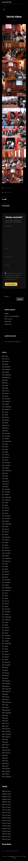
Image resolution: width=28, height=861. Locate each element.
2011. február (5, 657)
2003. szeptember (6, 776)
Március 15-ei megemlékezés (11, 316)
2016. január (5, 534)
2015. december (6, 537)
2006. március (5, 723)
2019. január (5, 460)
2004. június (5, 758)
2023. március (5, 359)
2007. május (5, 705)
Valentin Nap (7, 321)
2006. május (5, 718)
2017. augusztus (6, 500)
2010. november (6, 665)
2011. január (5, 659)
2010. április (5, 670)
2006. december (6, 710)
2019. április (5, 452)
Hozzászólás (9, 226)
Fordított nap (7, 324)
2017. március (5, 508)
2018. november (6, 465)
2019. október (5, 438)
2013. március (5, 601)
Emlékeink (6, 2)
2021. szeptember (6, 407)
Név (6, 249)
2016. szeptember (6, 524)
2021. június (5, 412)
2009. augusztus (6, 691)
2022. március (5, 391)
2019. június (5, 446)
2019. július (5, 444)
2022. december (6, 367)
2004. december (6, 750)
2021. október (5, 404)
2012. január (5, 633)
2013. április (5, 598)
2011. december (6, 635)
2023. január (5, 364)
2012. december (6, 609)
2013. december (6, 579)
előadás (10, 192)
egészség (6, 192)
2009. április (5, 694)
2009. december (6, 681)
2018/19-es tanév (6, 828)
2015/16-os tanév (6, 820)
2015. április (5, 545)
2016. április (5, 526)
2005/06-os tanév (6, 796)
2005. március (5, 744)
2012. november (6, 611)
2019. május (5, 449)
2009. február (5, 699)
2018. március (5, 481)
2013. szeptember (6, 587)
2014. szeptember (6, 558)
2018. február (5, 484)
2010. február (5, 675)
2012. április (5, 625)
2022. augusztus (6, 377)
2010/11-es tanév (8, 188)
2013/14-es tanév (6, 815)
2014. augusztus (6, 561)
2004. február (5, 763)
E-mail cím (8, 257)
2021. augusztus (6, 409)
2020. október (5, 420)
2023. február (5, 361)
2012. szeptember (6, 617)
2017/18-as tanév (6, 826)
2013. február (5, 603)
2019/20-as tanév (6, 831)
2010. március (5, 673)
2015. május (5, 542)
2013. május (5, 595)
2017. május (5, 502)
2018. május (5, 476)
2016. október (5, 521)
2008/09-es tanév (6, 802)
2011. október (5, 641)
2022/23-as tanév (6, 839)
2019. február (5, 457)
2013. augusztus (6, 590)
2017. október (5, 494)
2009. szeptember (6, 689)
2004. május (5, 760)
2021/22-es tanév (6, 836)
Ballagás (6, 313)
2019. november (6, 436)
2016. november (6, 518)
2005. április (5, 742)
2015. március (5, 548)
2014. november (6, 553)
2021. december (6, 399)
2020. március (5, 425)
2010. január (5, 678)
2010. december (6, 662)
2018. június (5, 473)
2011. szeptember (6, 643)
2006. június (5, 715)
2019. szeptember (6, 441)
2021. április (5, 414)
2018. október (5, 468)
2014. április (5, 569)
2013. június (5, 593)
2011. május (5, 649)
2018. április (5, 478)
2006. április (5, 721)
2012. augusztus (6, 619)
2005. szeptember (6, 734)
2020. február (5, 428)
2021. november (6, 401)
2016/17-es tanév (6, 823)
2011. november (6, 638)
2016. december (6, 516)
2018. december (6, 462)
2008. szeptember (6, 702)
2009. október (5, 686)
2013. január (5, 606)
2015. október (5, 540)
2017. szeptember (6, 497)
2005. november (6, 731)
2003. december (6, 768)
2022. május (5, 385)
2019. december (6, 433)
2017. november (6, 492)
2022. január (5, 396)
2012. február (5, 630)
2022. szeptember (6, 375)
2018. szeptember (6, 470)
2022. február (5, 393)
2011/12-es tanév (6, 810)
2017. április (5, 505)
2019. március (5, 454)
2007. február (5, 707)
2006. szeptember (6, 713)
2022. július (5, 380)
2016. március (5, 529)
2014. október (5, 556)
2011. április (5, 651)
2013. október (5, 585)
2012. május (5, 622)
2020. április (5, 422)
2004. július (5, 755)
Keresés (6, 296)
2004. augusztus (6, 752)
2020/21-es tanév (6, 834)
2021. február (5, 417)
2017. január (5, 513)
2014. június (5, 564)
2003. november (6, 771)
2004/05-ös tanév (6, 794)
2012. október (5, 614)
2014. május (5, 566)
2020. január (5, 430)
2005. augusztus (6, 736)
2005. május (5, 739)
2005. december (6, 729)
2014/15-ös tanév (6, 818)
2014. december (6, 550)
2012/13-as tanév (6, 812)
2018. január (5, 486)
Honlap (7, 265)
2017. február (5, 510)
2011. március (5, 654)
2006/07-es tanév (6, 799)
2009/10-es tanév (6, 804)
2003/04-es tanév (6, 791)
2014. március (5, 571)
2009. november (6, 683)
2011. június (5, 646)
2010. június (5, 667)
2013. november (6, 582)
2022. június (5, 383)
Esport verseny (8, 319)
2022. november (6, 369)
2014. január (5, 577)
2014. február (5, 574)
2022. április (5, 388)
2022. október (5, 372)
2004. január (5, 766)
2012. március (5, 627)
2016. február (5, 532)
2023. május (5, 356)
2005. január (5, 747)
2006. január (5, 726)
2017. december (6, 489)
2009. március (5, 697)
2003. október (5, 774)
